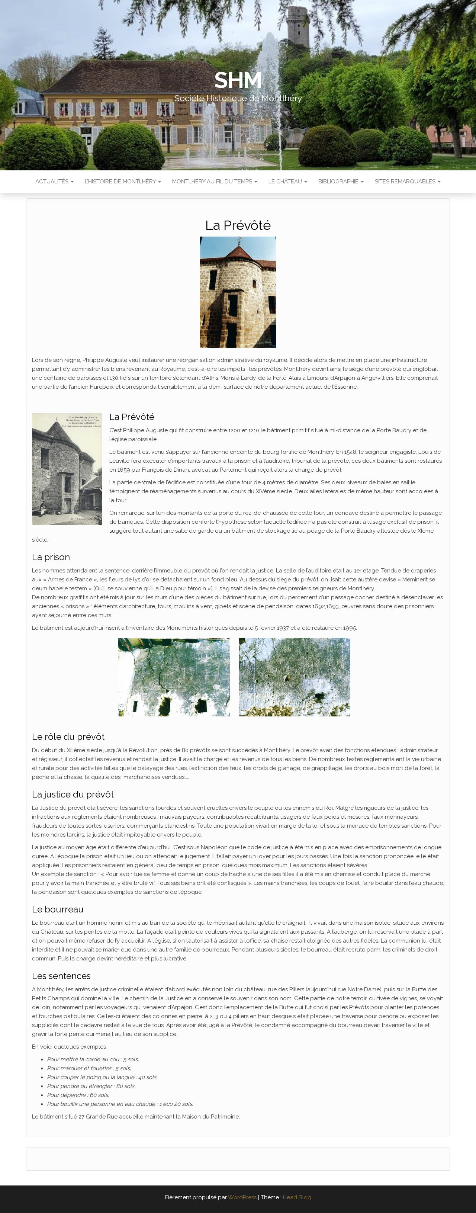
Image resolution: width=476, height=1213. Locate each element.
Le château (285, 181)
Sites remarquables (406, 181)
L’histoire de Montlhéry (121, 181)
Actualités (52, 181)
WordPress (242, 1197)
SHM (238, 80)
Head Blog (297, 1197)
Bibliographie (339, 181)
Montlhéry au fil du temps (213, 181)
